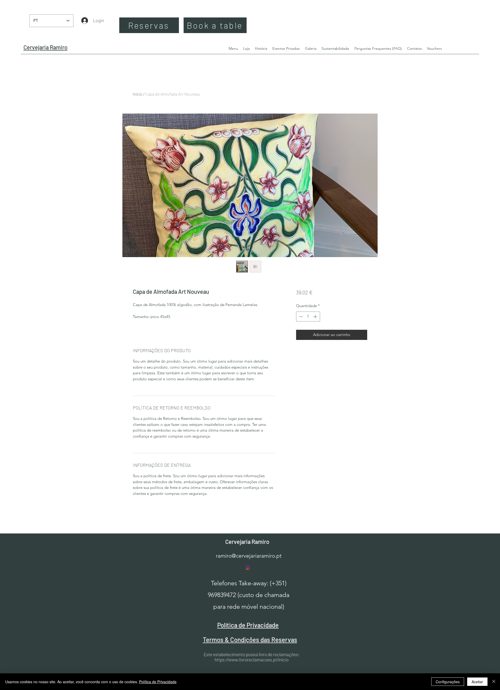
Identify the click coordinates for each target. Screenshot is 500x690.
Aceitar (477, 681)
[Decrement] (300, 316)
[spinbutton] (308, 316)
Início (137, 93)
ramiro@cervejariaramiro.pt (249, 555)
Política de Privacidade (158, 681)
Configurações (448, 681)
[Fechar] (494, 681)
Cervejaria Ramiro (247, 541)
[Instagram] (248, 567)
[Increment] (315, 316)
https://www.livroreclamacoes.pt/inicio (252, 659)
